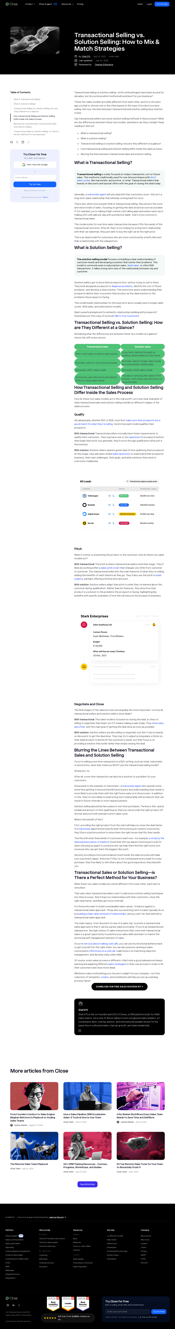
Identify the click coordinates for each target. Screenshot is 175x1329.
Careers (144, 1243)
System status (113, 1255)
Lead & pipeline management (18, 1251)
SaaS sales (133, 265)
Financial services (46, 1263)
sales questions (121, 454)
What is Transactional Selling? (27, 99)
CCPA (143, 1259)
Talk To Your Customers (126, 316)
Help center (111, 1240)
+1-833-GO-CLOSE (115, 1236)
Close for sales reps (47, 1246)
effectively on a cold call (102, 951)
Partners (76, 1250)
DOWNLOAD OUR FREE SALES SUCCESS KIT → (119, 986)
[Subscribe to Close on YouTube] (13, 1305)
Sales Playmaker (80, 1267)
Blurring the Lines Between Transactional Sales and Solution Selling (35, 125)
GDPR (143, 1255)
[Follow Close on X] (19, 1305)
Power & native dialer (14, 1255)
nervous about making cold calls (101, 943)
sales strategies (117, 964)
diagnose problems (122, 286)
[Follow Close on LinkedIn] (8, 1305)
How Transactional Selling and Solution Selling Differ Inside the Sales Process (34, 117)
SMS (7, 1266)
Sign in (45, 197)
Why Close (145, 1240)
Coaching (43, 1255)
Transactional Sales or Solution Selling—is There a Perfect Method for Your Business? (36, 133)
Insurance (43, 1267)
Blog (75, 1238)
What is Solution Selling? (25, 104)
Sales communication (15, 1240)
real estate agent (96, 194)
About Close (146, 1236)
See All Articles (87, 1184)
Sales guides (78, 1259)
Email (8, 1263)
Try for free (162, 4)
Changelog (111, 1259)
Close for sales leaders (48, 1242)
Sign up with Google (149, 1317)
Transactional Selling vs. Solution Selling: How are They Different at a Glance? (36, 110)
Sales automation (13, 1243)
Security (144, 1263)
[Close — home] (12, 1298)
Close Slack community (83, 1263)
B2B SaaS (43, 1259)
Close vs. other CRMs (82, 1246)
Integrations (11, 1278)
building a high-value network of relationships (101, 913)
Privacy (144, 1251)
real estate (84, 828)
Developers (111, 1247)
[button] (30, 4)
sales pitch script (110, 567)
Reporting (10, 1247)
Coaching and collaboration (17, 1259)
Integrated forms (13, 1274)
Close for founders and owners (52, 1238)
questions (134, 437)
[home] (13, 4)
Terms (143, 1247)
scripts (105, 977)
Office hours (112, 1243)
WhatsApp (10, 1270)
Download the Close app (117, 1251)
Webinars (77, 1242)
